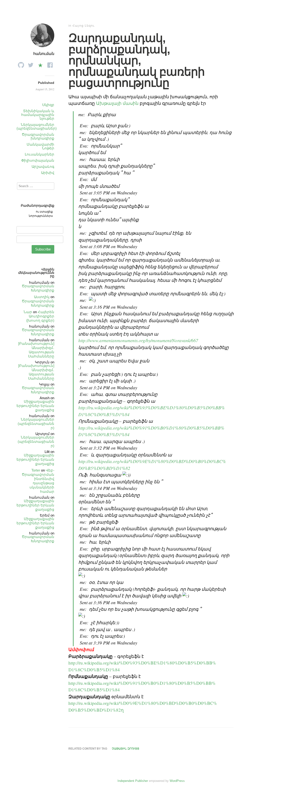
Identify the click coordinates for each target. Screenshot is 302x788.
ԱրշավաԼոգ (43, 166)
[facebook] (50, 64)
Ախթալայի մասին (117, 103)
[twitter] (30, 64)
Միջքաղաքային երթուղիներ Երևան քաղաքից (35, 405)
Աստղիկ (42, 297)
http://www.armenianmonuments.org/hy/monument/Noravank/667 (138, 340)
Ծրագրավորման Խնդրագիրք (38, 288)
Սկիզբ (48, 105)
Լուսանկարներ (39, 154)
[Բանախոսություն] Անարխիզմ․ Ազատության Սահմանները (36, 349)
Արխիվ (47, 173)
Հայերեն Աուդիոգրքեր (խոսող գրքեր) (40, 316)
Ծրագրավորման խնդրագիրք (38, 136)
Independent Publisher (132, 781)
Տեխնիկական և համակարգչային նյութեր (37, 114)
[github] (21, 64)
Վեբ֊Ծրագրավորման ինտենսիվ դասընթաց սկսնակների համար (38, 480)
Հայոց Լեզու (83, 25)
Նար (28, 312)
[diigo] (40, 64)
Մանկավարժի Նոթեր (40, 146)
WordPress (177, 781)
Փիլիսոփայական (37, 160)
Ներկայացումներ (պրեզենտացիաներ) (37, 126)
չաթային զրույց (125, 748)
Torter (35, 470)
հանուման (43, 54)
